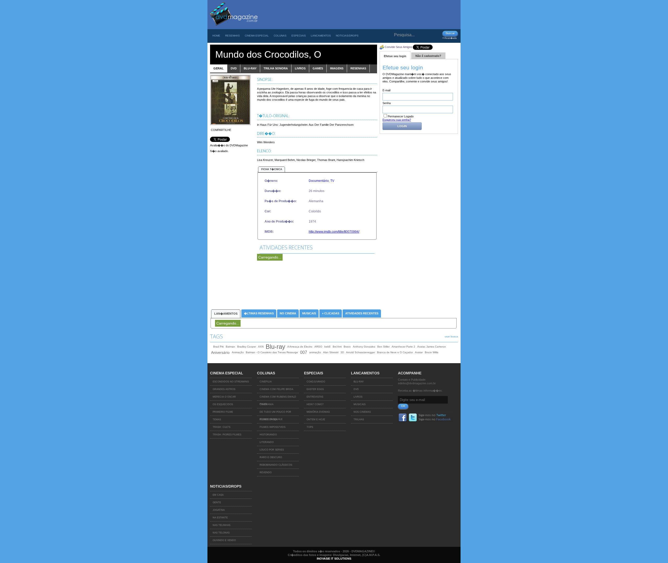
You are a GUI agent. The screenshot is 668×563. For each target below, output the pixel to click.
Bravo (347, 346)
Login (402, 126)
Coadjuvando (316, 381)
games (318, 68)
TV (332, 181)
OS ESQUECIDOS (223, 404)
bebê (327, 346)
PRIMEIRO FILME (223, 412)
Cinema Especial (257, 35)
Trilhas (359, 419)
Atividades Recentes (361, 313)
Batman (230, 346)
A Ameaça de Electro (299, 346)
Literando (267, 442)
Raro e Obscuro (271, 457)
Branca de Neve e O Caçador (395, 352)
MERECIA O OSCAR (224, 397)
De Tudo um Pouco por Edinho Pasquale (275, 413)
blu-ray (250, 68)
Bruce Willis (431, 352)
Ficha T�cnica (271, 169)
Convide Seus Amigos (398, 47)
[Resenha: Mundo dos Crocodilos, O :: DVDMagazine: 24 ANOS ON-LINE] (233, 27)
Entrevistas (315, 397)
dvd (234, 68)
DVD (356, 389)
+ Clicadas (330, 313)
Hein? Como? (315, 404)
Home (216, 35)
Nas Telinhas (221, 525)
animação (315, 352)
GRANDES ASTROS (224, 389)
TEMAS (217, 419)
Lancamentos (321, 35)
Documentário (319, 181)
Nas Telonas (221, 532)
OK (403, 406)
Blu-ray (275, 347)
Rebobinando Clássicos (276, 465)
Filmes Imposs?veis (272, 427)
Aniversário (220, 352)
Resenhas (232, 35)
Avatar (419, 352)
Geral (218, 68)
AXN (261, 346)
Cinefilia (266, 381)
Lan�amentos (225, 313)
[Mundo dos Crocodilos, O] (230, 124)
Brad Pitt (218, 346)
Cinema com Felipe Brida (276, 389)
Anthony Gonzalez (364, 346)
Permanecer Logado (401, 116)
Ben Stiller (383, 346)
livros (300, 68)
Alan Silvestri (330, 352)
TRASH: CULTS (221, 427)
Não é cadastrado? (428, 55)
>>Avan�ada (449, 38)
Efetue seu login (395, 56)
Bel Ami (337, 346)
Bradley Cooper (246, 346)
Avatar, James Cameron (431, 346)
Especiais (298, 35)
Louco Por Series (272, 449)
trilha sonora (276, 68)
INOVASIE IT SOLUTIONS (334, 558)
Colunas (280, 35)
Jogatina (219, 510)
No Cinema (288, 313)
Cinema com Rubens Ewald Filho (278, 398)
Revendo (266, 472)
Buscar (450, 33)
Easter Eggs (315, 389)
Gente (217, 502)
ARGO (318, 346)
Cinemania (266, 404)
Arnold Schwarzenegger (360, 352)
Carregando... (269, 257)
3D (342, 352)
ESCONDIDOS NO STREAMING (231, 381)
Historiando (268, 434)
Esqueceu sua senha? (397, 119)
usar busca (451, 336)
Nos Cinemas (362, 412)
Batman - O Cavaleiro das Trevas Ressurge (272, 352)
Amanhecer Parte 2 (403, 346)
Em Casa (218, 495)
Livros (358, 397)
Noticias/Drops (347, 35)
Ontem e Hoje (316, 419)
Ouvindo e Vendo (224, 540)
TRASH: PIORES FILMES (227, 434)
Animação (238, 352)
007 (303, 352)
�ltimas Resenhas (259, 313)
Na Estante (220, 517)
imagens (336, 68)
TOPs (310, 427)
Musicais (309, 313)
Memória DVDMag (318, 412)
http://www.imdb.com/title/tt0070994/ (334, 231)
